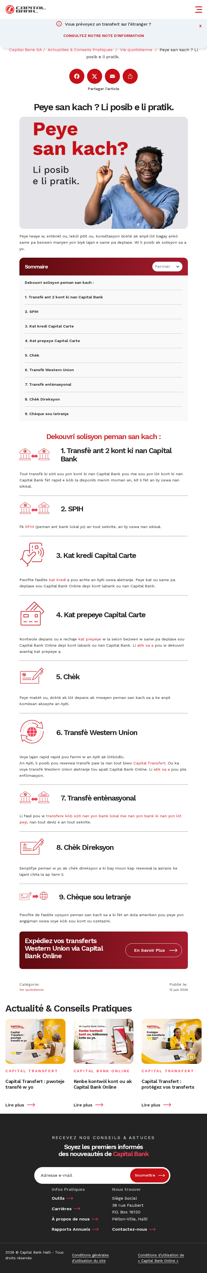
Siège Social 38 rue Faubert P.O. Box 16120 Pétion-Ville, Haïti (129, 1209)
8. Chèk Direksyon (42, 399)
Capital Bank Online (102, 1071)
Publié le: (178, 984)
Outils (58, 1198)
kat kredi (57, 580)
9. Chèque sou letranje (47, 414)
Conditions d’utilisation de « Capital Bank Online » (161, 1258)
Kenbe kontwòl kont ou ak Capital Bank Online (103, 1084)
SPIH (29, 527)
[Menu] (199, 9)
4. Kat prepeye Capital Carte (52, 341)
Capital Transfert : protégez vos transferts (168, 1084)
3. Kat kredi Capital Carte (49, 326)
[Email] (112, 76)
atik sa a (145, 645)
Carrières (62, 1208)
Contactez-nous (129, 1229)
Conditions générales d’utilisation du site (90, 1258)
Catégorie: (29, 984)
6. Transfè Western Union (49, 370)
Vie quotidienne (31, 990)
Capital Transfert (149, 763)
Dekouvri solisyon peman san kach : (59, 282)
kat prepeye (89, 639)
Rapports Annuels (71, 1229)
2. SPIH (31, 311)
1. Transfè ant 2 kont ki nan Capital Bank (64, 297)
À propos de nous (71, 1219)
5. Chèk (32, 355)
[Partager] (130, 76)
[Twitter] (94, 76)
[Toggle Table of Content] (167, 266)
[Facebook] (76, 76)
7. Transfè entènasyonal (48, 384)
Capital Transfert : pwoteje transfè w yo (34, 1084)
